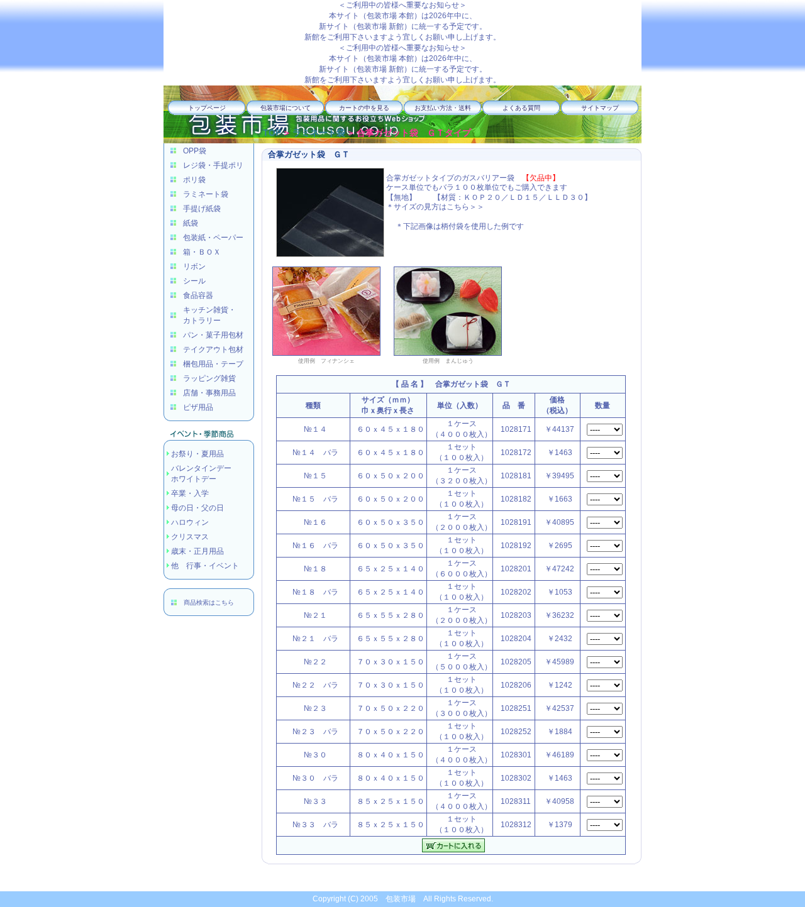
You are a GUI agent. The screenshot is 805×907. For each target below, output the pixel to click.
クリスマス (190, 536)
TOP (272, 133)
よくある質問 (521, 107)
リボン (194, 266)
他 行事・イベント (205, 565)
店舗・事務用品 (209, 392)
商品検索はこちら (209, 602)
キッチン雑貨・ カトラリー (209, 315)
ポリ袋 (194, 179)
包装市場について (285, 107)
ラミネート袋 (205, 194)
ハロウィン (190, 522)
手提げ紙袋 (202, 208)
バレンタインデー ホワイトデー (201, 473)
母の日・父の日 (197, 507)
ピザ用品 (198, 407)
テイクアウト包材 (213, 349)
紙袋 (190, 223)
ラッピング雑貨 (209, 378)
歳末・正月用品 (197, 551)
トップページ (207, 107)
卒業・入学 (190, 493)
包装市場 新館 (380, 26)
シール (194, 281)
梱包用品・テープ (213, 364)
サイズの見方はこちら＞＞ (439, 206)
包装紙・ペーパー (213, 237)
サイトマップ (600, 107)
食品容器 (198, 295)
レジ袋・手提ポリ (213, 165)
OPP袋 (194, 150)
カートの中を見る (364, 107)
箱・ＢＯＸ (202, 252)
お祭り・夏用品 (197, 453)
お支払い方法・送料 (442, 107)
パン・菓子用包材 (213, 335)
